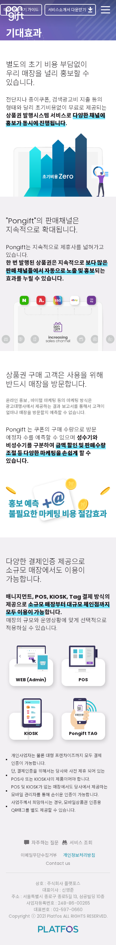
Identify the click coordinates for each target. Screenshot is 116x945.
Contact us (58, 863)
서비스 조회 (81, 842)
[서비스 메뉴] (105, 9)
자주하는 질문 (45, 842)
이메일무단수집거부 (39, 855)
